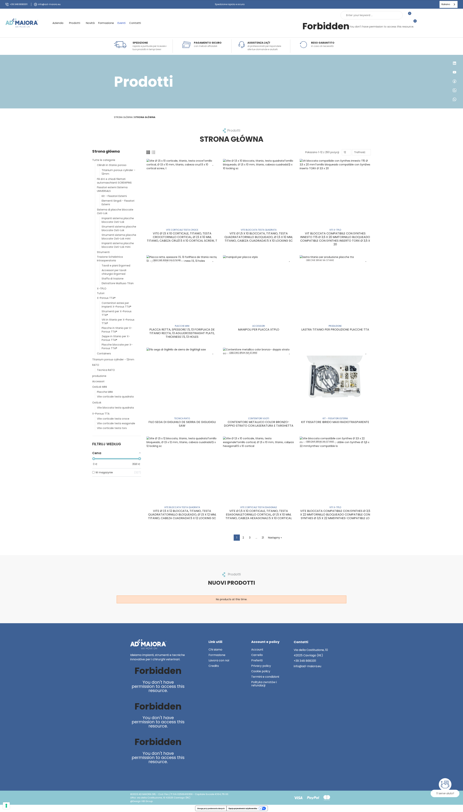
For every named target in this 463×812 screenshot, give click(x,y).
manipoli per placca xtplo (258, 329)
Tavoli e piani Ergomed (116, 265)
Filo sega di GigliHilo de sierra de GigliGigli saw (182, 424)
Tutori (100, 293)
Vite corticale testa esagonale (116, 423)
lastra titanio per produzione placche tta (335, 329)
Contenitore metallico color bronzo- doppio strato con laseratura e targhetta (258, 424)
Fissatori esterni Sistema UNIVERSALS (112, 189)
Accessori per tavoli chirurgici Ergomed (114, 272)
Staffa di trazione (113, 278)
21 (263, 537)
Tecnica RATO (106, 370)
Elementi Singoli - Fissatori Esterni (118, 202)
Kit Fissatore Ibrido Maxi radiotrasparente (335, 422)
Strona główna (106, 151)
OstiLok (96, 402)
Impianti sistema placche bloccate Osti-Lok (118, 220)
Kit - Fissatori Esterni (114, 196)
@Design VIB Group (141, 801)
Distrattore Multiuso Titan (118, 283)
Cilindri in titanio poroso (111, 165)
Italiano (445, 4)
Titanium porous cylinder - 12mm (118, 172)
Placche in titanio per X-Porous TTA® (117, 329)
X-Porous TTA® (106, 298)
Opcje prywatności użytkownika (242, 808)
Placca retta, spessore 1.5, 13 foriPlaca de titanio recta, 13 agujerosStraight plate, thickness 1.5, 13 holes (182, 333)
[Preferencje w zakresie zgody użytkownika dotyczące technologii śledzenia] (6, 805)
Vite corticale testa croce (113, 418)
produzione (99, 376)
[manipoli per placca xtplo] (258, 285)
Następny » (275, 537)
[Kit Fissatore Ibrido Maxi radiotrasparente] (335, 378)
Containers (104, 353)
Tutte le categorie (103, 160)
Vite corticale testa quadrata (115, 396)
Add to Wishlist (213, 163)
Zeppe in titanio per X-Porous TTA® (116, 338)
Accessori (98, 381)
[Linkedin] (133, 774)
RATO (95, 365)
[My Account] (416, 15)
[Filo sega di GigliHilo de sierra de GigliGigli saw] (182, 378)
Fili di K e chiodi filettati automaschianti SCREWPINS (114, 180)
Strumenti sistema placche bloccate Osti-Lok (119, 228)
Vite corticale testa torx (112, 428)
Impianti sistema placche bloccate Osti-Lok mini (118, 245)
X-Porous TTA (100, 413)
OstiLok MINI (99, 387)
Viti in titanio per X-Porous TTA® (118, 321)
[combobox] (448, 4)
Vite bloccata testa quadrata (115, 407)
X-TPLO (101, 288)
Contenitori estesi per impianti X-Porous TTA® (116, 304)
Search (397, 15)
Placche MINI (105, 392)
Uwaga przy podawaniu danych (211, 808)
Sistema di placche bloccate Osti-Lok (115, 211)
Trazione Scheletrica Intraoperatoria (110, 258)
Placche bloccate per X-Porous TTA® (117, 346)
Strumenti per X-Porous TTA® (116, 313)
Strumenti (103, 252)
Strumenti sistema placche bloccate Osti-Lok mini (119, 236)
